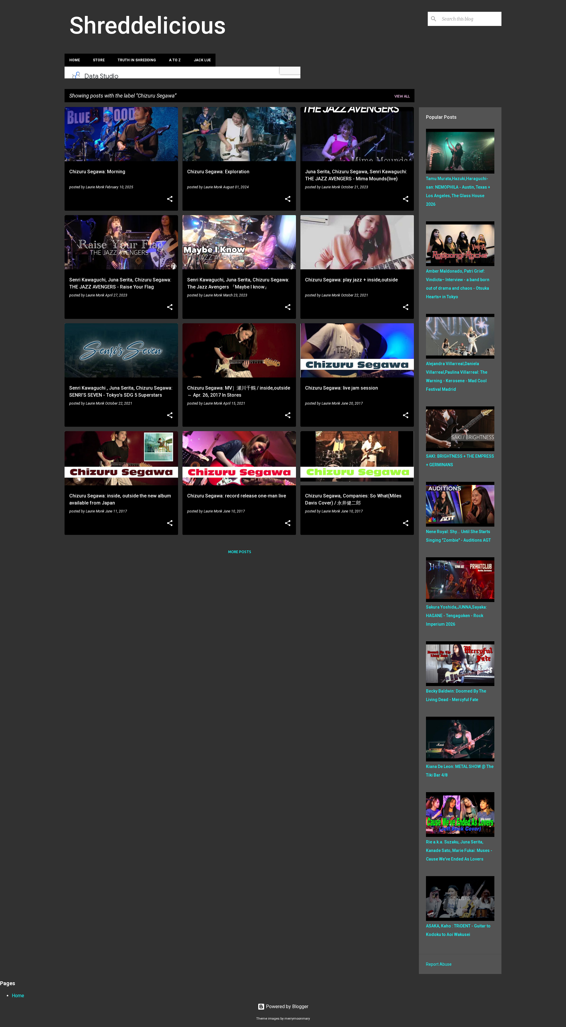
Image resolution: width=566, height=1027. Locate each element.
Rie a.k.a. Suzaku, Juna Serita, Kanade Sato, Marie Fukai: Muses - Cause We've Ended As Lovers (459, 850)
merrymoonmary (297, 1019)
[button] (169, 199)
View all (402, 96)
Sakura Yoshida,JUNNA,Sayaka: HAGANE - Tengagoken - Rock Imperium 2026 (456, 616)
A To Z (175, 60)
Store (99, 60)
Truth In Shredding (137, 60)
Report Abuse (439, 964)
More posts (239, 552)
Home (74, 60)
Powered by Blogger (286, 1006)
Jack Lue (202, 60)
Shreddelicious (147, 25)
